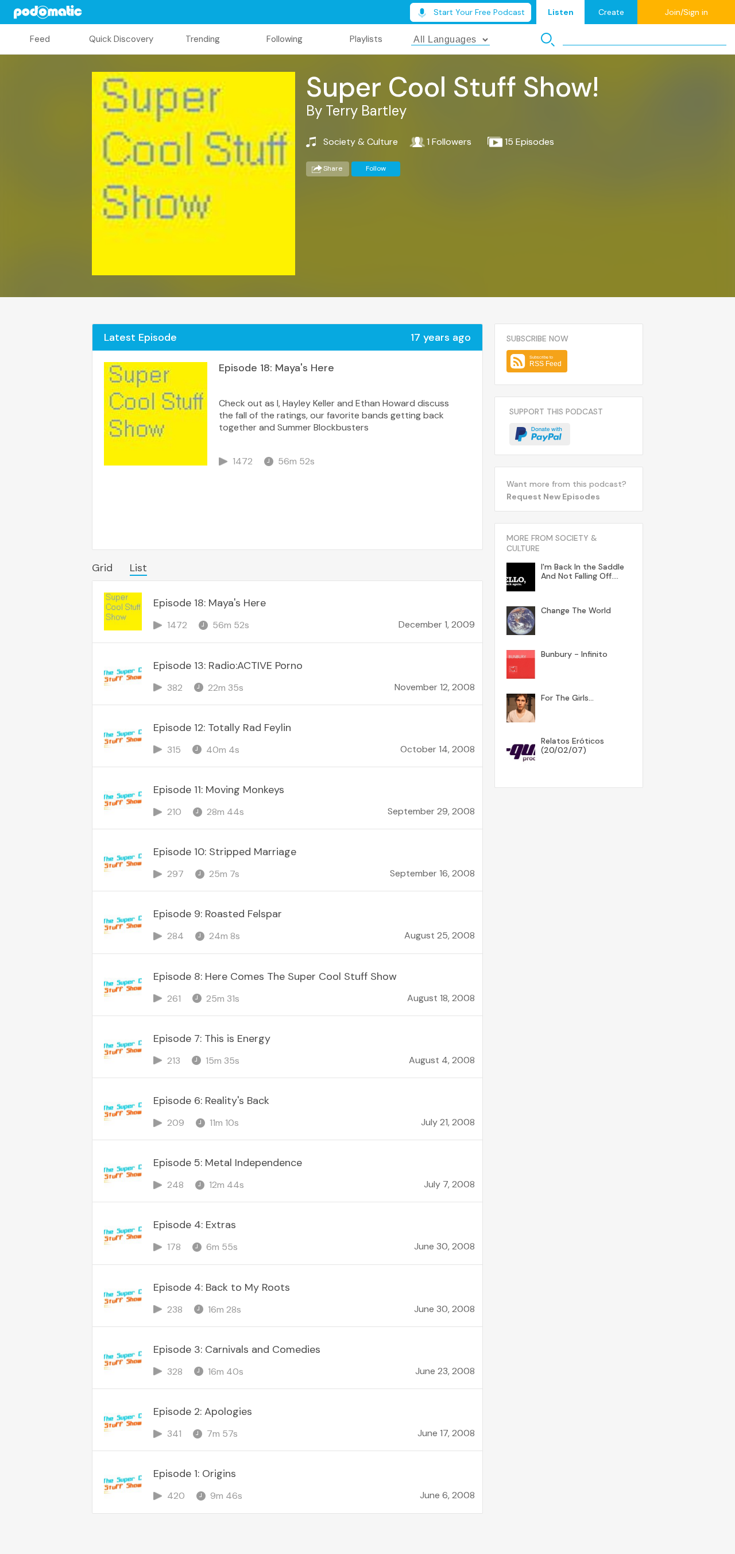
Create (611, 12)
